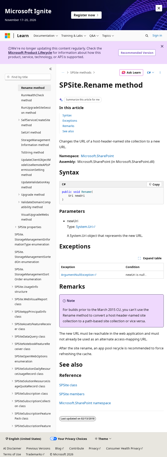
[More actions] (160, 72)
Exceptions (70, 121)
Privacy (93, 448)
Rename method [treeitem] (33, 88)
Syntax (67, 115)
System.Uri (84, 226)
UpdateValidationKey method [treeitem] (35, 184)
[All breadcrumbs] (62, 72)
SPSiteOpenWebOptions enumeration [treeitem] (31, 358)
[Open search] (147, 35)
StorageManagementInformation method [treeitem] (35, 142)
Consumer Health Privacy (123, 448)
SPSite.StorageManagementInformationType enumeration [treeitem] (32, 239)
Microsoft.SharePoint (97, 156)
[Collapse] (50, 69)
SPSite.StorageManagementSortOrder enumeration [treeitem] (32, 274)
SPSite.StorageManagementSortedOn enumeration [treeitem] (33, 257)
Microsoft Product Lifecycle (30, 52)
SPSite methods (80, 72)
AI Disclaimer (12, 448)
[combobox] (28, 77)
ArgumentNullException (77, 275)
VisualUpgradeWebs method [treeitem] (35, 217)
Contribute (76, 448)
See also (68, 131)
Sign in (157, 35)
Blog (58, 448)
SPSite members (72, 394)
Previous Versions (38, 448)
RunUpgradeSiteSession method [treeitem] (36, 110)
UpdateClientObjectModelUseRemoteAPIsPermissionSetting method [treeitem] (36, 167)
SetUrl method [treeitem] (31, 132)
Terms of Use (12, 454)
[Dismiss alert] (159, 8)
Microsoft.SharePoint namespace (85, 403)
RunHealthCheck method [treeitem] (32, 97)
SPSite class (68, 385)
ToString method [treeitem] (32, 152)
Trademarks (34, 454)
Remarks (68, 126)
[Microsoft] (7, 35)
